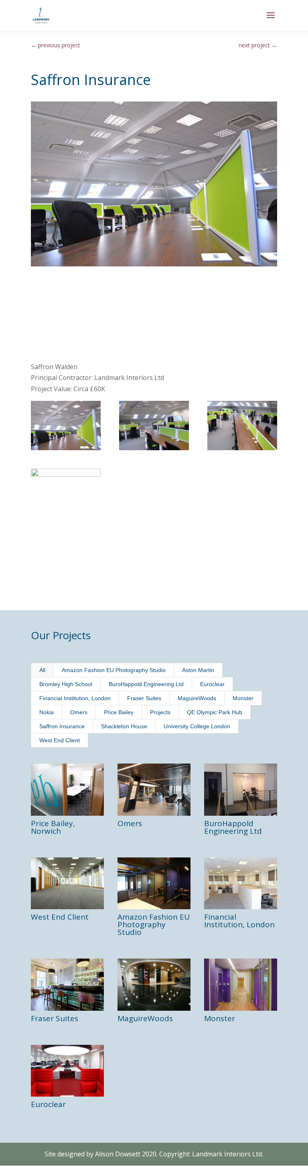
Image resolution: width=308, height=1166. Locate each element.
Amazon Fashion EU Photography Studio (114, 670)
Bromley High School (65, 684)
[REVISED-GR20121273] (66, 426)
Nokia (46, 712)
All (42, 670)
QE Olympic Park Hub (214, 712)
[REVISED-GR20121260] (154, 426)
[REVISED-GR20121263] (66, 493)
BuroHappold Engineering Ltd (146, 684)
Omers (78, 712)
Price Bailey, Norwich (53, 827)
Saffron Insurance (62, 726)
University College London (197, 726)
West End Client (59, 740)
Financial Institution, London (75, 698)
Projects (160, 712)
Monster (243, 698)
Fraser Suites (144, 698)
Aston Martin (198, 670)
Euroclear (212, 684)
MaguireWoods (197, 698)
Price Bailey (119, 712)
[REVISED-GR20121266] (242, 426)
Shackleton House (124, 726)
